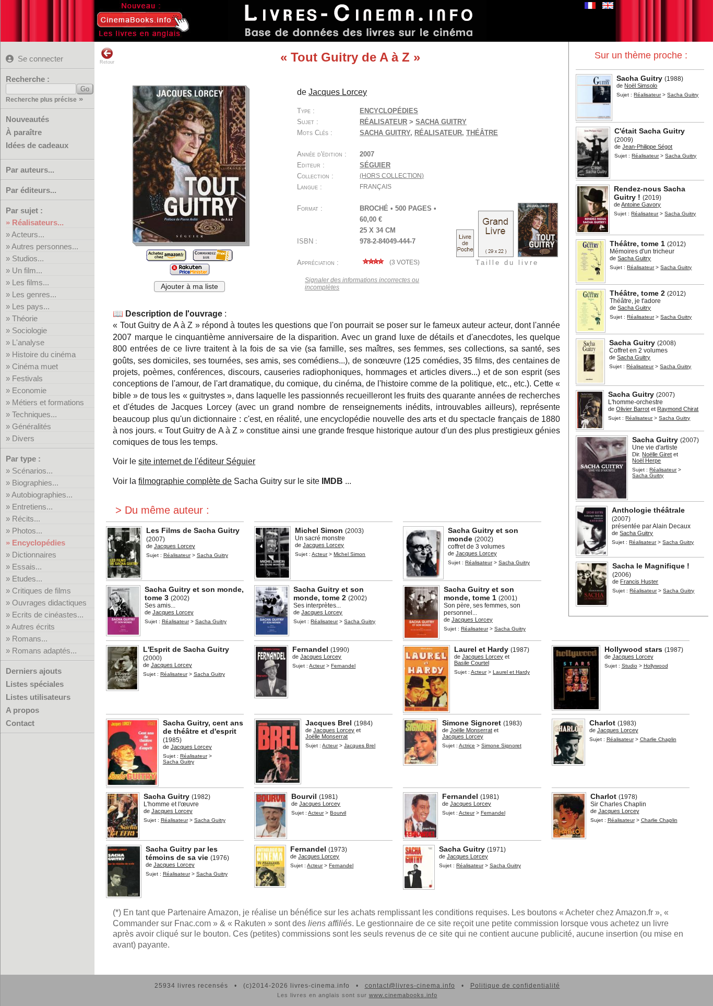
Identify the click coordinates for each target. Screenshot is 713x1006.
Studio (629, 666)
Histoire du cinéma (44, 354)
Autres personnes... (44, 246)
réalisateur (438, 133)
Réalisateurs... (38, 222)
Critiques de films (41, 590)
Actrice (467, 745)
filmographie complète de (185, 481)
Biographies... (35, 482)
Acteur (319, 554)
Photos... (27, 530)
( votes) (404, 262)
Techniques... (34, 414)
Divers (23, 438)
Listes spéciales (35, 684)
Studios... (28, 258)
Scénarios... (32, 470)
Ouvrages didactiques (49, 602)
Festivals (27, 378)
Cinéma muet (35, 366)
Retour (107, 62)
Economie (29, 390)
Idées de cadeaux (37, 145)
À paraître (24, 132)
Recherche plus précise (41, 99)
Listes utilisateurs (38, 697)
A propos (22, 710)
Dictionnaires (34, 554)
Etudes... (27, 578)
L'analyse (28, 342)
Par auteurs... (30, 169)
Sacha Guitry (385, 133)
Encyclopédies (38, 542)
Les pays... (31, 306)
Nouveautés (27, 119)
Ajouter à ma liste (189, 286)
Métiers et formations (48, 402)
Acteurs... (27, 234)
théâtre (482, 133)
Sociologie (29, 330)
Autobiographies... (42, 494)
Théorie (25, 318)
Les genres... (34, 294)
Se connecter (40, 58)
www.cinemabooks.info (403, 995)
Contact (20, 723)
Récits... (26, 518)
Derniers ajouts (34, 670)
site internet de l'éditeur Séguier (196, 461)
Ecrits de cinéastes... (48, 614)
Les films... (30, 282)
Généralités (31, 426)
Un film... (27, 270)
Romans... (29, 638)
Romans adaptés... (44, 650)
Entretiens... (32, 506)
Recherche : (28, 79)
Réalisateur (647, 95)
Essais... (27, 566)
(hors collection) (392, 175)
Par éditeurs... (31, 190)
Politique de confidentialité (515, 985)
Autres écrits (33, 626)
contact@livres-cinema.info (410, 985)
